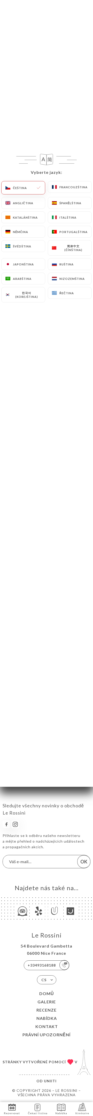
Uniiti (50, 1081)
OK (83, 861)
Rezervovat (12, 1113)
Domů (46, 993)
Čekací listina (38, 1113)
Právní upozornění (46, 1034)
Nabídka (46, 1018)
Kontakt (46, 1026)
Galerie (46, 1001)
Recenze (46, 1009)
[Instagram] (15, 824)
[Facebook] (6, 824)
